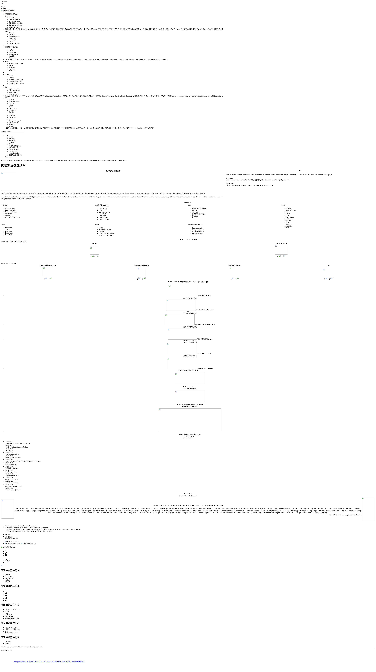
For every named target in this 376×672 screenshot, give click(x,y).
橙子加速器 (66, 657)
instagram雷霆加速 (20, 657)
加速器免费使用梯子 (78, 657)
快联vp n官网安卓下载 (34, 657)
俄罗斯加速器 (56, 657)
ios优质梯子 (47, 657)
